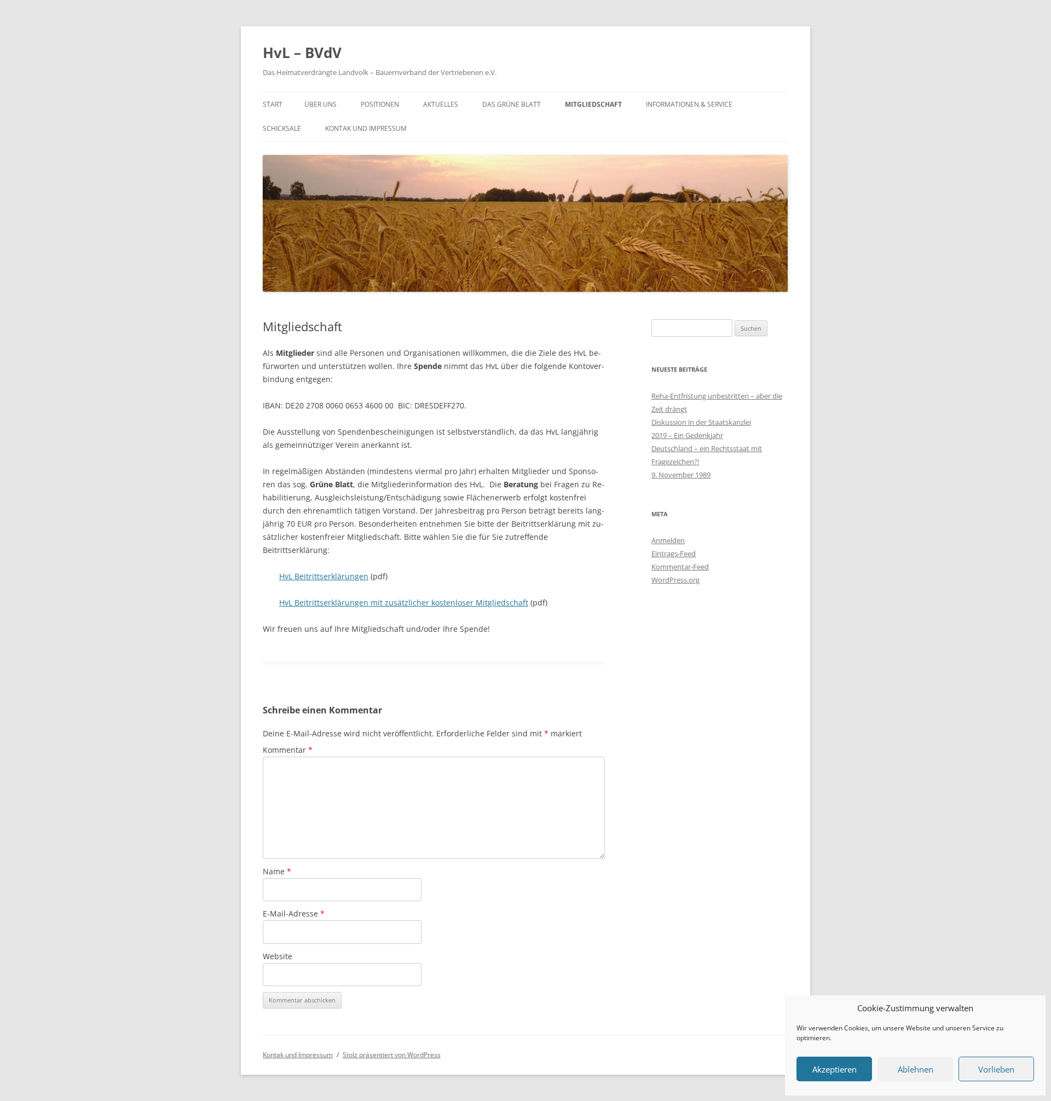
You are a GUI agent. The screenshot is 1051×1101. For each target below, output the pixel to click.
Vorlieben (996, 1069)
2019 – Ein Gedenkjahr (687, 435)
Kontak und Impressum (366, 128)
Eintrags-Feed (673, 553)
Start (272, 104)
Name (277, 871)
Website (277, 956)
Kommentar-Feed (680, 567)
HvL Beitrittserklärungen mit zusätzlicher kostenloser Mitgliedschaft (403, 602)
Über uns (320, 104)
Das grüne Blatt (511, 104)
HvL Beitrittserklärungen (323, 576)
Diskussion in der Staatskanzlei (701, 422)
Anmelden (668, 540)
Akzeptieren (834, 1069)
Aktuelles (440, 104)
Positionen (380, 104)
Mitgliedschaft (593, 104)
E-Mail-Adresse (294, 913)
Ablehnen (915, 1069)
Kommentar (288, 750)
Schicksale (282, 128)
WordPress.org (675, 580)
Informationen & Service (689, 104)
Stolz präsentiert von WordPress (392, 1054)
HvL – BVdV (302, 52)
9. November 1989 (681, 475)
